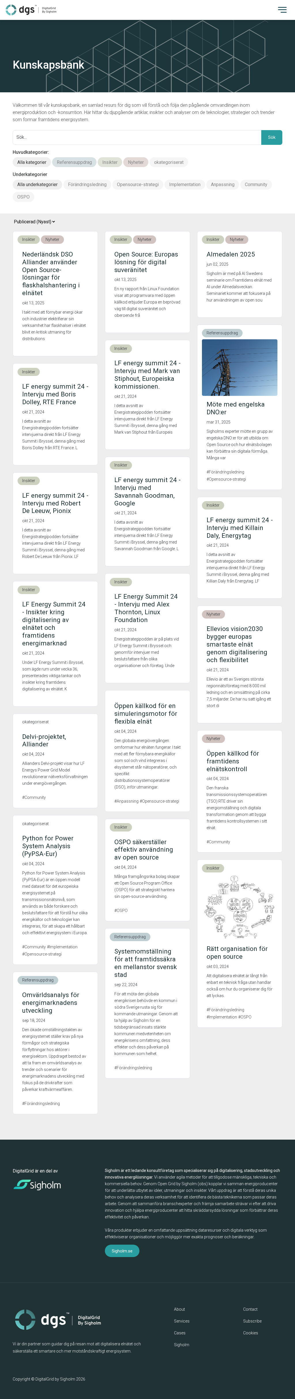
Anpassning (223, 184)
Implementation (185, 184)
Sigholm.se (122, 1251)
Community (256, 184)
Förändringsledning (87, 184)
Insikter (110, 162)
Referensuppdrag (74, 162)
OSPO (23, 197)
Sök (271, 137)
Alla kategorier (31, 162)
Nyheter (136, 162)
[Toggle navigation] (282, 9)
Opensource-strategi (138, 184)
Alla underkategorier (37, 184)
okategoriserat (169, 162)
